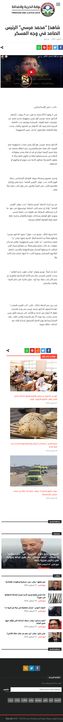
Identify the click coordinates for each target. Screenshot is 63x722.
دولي (31, 700)
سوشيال (38, 700)
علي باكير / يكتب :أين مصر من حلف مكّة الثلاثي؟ (26, 633)
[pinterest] (44, 47)
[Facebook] (37, 668)
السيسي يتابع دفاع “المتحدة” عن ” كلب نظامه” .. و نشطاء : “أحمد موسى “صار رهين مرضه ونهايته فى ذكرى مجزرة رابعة (32, 557)
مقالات (24, 700)
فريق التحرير (55, 564)
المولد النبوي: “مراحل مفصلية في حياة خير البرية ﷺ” (24, 607)
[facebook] (60, 47)
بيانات (17, 700)
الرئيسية (58, 700)
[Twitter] (31, 668)
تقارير (45, 700)
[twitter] (55, 47)
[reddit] (49, 47)
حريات (10, 700)
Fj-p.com (9, 718)
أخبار (45, 39)
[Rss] (25, 668)
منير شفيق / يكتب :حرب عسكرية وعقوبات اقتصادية (25, 582)
